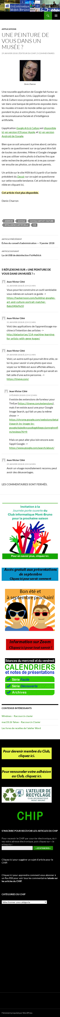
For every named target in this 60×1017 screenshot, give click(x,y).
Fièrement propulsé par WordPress (17, 1013)
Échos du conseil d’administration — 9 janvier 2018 (28, 241)
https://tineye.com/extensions (35, 403)
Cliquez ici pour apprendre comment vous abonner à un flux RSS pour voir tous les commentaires (30, 878)
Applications (9, 29)
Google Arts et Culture (42, 221)
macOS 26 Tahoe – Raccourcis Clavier (21, 722)
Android (8, 221)
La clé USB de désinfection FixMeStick (21, 253)
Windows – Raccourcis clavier (17, 716)
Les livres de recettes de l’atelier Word (21, 728)
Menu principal (56, 16)
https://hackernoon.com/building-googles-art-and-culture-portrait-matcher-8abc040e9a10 (31, 301)
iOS (34, 225)
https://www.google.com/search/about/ (31, 447)
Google (21, 221)
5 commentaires (45, 53)
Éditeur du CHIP (27, 53)
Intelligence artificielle (16, 225)
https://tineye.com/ (18, 379)
